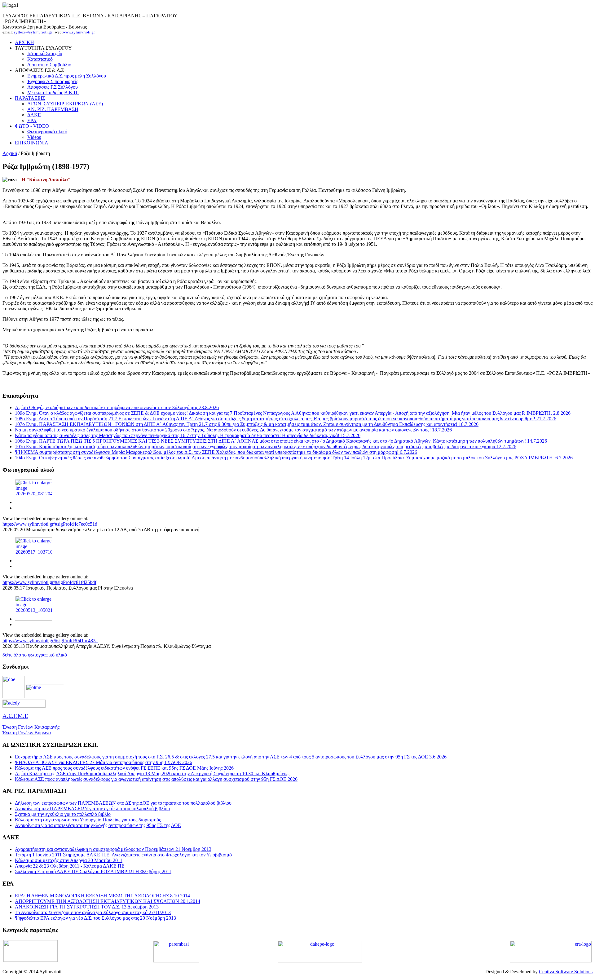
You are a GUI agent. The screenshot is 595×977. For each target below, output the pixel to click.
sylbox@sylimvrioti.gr (34, 32)
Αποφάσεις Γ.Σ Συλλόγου (52, 87)
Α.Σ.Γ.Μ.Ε (15, 716)
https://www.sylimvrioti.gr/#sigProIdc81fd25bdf (49, 582)
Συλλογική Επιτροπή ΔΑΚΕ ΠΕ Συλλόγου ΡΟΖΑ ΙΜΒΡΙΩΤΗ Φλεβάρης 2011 (93, 871)
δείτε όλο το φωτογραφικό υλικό (34, 654)
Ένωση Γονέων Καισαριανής (31, 727)
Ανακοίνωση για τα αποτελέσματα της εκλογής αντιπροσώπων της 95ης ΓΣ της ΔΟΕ (98, 825)
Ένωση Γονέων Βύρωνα (26, 732)
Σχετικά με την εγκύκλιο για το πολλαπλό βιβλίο (63, 814)
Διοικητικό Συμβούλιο (49, 64)
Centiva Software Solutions (566, 971)
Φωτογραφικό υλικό (47, 131)
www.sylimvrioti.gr (79, 32)
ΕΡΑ (32, 120)
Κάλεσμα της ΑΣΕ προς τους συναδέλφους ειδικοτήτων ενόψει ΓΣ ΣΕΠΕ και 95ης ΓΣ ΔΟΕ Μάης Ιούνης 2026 (124, 768)
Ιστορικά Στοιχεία (44, 53)
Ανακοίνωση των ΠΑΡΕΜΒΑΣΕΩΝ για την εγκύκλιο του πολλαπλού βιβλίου (92, 808)
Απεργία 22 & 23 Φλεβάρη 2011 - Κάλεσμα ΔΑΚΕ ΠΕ (70, 866)
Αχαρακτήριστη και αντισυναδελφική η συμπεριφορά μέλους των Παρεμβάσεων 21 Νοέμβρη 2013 (113, 849)
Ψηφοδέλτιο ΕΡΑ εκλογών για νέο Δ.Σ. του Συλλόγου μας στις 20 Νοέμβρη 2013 (95, 918)
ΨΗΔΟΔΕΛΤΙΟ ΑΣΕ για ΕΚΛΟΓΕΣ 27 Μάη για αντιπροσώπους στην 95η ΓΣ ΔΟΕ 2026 (103, 762)
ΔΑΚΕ (34, 114)
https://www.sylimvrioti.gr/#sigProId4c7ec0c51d (49, 524)
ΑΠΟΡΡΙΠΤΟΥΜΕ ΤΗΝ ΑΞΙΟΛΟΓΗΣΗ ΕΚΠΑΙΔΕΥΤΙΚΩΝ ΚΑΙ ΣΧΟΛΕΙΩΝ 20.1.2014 (107, 901)
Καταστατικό (40, 59)
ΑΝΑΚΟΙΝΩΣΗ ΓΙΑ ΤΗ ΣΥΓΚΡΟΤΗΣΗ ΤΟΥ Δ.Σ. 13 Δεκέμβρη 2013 (87, 906)
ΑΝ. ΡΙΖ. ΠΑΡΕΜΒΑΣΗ (52, 109)
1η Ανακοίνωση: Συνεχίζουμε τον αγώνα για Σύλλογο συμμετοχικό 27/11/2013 (93, 912)
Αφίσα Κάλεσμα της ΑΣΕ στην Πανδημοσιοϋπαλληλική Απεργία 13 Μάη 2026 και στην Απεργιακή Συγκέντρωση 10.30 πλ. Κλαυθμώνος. (152, 773)
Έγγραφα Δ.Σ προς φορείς (52, 81)
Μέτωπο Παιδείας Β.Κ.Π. (53, 92)
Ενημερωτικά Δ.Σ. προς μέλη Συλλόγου (66, 75)
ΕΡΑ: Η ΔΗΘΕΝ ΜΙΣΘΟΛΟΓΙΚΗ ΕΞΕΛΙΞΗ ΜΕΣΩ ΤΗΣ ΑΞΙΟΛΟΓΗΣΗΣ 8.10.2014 (102, 895)
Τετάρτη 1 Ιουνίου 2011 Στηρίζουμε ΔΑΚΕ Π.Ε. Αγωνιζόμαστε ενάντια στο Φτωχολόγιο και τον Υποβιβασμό (123, 854)
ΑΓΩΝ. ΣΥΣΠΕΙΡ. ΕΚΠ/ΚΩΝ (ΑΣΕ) (65, 103)
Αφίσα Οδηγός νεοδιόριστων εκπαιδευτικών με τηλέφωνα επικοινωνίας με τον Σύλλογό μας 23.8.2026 (117, 407)
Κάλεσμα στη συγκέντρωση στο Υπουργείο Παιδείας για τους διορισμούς (88, 819)
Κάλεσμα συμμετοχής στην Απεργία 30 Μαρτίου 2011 (68, 860)
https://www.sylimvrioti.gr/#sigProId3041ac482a (50, 640)
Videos (34, 137)
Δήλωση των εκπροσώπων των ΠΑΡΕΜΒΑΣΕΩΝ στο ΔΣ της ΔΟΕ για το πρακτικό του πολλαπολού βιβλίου (123, 803)
